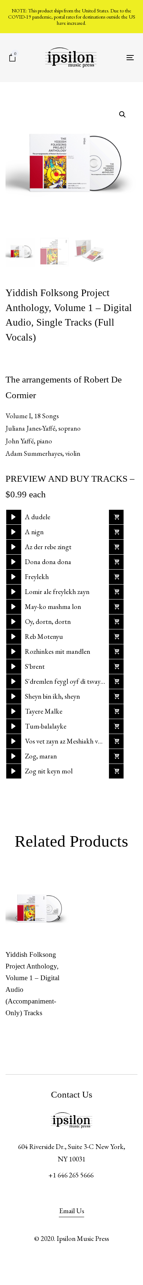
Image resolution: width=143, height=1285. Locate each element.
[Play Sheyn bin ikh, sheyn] (13, 696)
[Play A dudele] (13, 517)
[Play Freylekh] (13, 577)
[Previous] (16, 917)
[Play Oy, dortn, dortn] (13, 621)
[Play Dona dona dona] (13, 562)
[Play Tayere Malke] (13, 711)
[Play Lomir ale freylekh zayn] (13, 592)
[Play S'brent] (13, 666)
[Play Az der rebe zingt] (13, 547)
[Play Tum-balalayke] (13, 726)
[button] (116, 517)
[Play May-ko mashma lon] (13, 606)
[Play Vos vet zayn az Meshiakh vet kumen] (13, 741)
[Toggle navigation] (130, 57)
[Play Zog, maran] (13, 756)
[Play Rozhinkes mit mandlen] (13, 651)
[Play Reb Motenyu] (13, 636)
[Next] (59, 917)
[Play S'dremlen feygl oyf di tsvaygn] (13, 681)
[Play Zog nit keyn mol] (13, 771)
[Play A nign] (13, 532)
